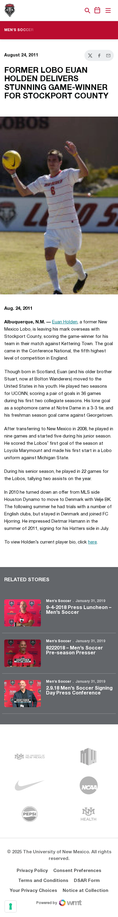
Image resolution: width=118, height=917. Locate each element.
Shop (77, 10)
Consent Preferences (77, 871)
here (92, 542)
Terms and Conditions (43, 881)
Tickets (66, 10)
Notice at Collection (85, 891)
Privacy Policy (32, 871)
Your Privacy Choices (33, 891)
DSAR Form (87, 881)
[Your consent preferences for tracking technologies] (10, 906)
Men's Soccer (58, 601)
